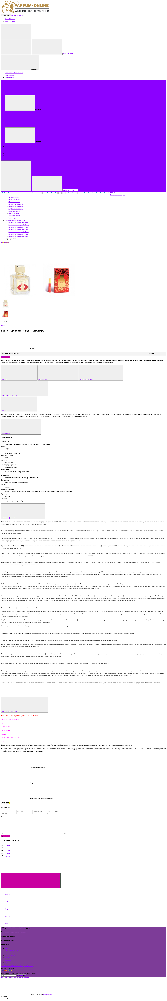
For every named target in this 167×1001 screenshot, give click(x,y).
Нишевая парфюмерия (16, 204)
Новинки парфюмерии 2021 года (19, 227)
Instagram (4, 999)
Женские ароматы (14, 197)
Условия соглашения (11, 953)
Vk (9, 999)
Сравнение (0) (9, 77)
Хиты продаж (13, 218)
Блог (6, 153)
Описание (4, 379)
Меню (35, 94)
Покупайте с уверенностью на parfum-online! (15, 978)
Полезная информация (86, 379)
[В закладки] (44, 257)
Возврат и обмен (10, 158)
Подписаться (21, 975)
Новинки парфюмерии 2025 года (19, 236)
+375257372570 (10, 21)
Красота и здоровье (15, 199)
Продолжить (5, 836)
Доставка (8, 146)
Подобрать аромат (40, 126)
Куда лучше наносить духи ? (10, 395)
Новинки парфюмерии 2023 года (19, 232)
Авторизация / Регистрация (14, 73)
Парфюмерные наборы (16, 209)
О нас (6, 148)
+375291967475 (6, 15)
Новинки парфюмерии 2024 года (19, 234)
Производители (10, 955)
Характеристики (43, 379)
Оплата (7, 144)
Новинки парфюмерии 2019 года (19, 222)
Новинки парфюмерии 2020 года (19, 225)
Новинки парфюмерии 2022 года (19, 229)
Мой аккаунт (34, 69)
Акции (7, 151)
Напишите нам (47, 994)
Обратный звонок (17, 15)
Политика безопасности (12, 950)
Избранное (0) (9, 75)
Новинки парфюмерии (16, 206)
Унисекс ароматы (14, 215)
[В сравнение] (15, 257)
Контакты (8, 155)
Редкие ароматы (14, 213)
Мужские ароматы (14, 202)
